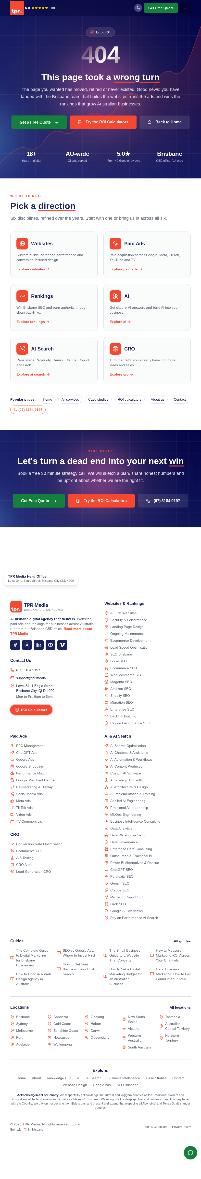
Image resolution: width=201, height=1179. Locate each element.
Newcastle (61, 1037)
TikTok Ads (24, 808)
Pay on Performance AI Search (134, 918)
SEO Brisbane (121, 654)
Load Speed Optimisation (130, 647)
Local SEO (118, 661)
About (36, 1078)
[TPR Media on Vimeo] (62, 645)
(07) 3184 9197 (28, 670)
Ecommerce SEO (123, 668)
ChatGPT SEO (121, 870)
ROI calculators (129, 399)
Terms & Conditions (155, 1127)
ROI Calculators (34, 710)
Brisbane (23, 1017)
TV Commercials (29, 821)
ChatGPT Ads (26, 753)
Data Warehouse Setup (128, 835)
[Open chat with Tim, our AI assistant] (190, 1153)
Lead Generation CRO (33, 871)
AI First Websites (123, 613)
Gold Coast (62, 1024)
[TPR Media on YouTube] (50, 645)
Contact (180, 399)
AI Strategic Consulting (128, 780)
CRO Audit (24, 865)
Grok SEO (118, 904)
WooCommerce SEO (126, 675)
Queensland (100, 1037)
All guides (182, 941)
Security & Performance (128, 620)
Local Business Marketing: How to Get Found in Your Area (173, 974)
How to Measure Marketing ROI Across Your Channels (173, 955)
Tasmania (172, 1017)
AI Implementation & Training (132, 794)
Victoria (133, 1029)
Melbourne (24, 1031)
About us (157, 399)
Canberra (60, 1017)
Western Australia (134, 1037)
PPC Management (30, 746)
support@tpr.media (31, 678)
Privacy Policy (181, 1127)
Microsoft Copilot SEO (127, 897)
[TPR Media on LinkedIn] (39, 645)
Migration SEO (121, 702)
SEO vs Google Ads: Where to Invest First (79, 952)
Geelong (97, 1017)
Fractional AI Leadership (129, 808)
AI (78, 1078)
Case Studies (156, 1078)
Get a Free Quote (35, 122)
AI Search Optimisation (128, 746)
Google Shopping (29, 766)
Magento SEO (121, 682)
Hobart (96, 1024)
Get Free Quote (161, 8)
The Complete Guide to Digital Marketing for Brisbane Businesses (32, 957)
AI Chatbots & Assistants (129, 753)
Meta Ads (23, 801)
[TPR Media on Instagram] (27, 645)
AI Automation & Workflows (131, 759)
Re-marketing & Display (34, 787)
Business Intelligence (123, 1078)
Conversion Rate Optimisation (39, 844)
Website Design (75, 1085)
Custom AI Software (125, 773)
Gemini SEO (119, 883)
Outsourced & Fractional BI (131, 856)
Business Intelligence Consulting (135, 821)
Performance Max (30, 773)
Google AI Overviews (126, 911)
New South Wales (136, 1019)
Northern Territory (172, 1037)
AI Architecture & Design (129, 787)
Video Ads (24, 814)
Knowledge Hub (59, 1078)
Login (76, 1124)
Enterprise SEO (122, 709)
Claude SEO (119, 890)
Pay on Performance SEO (130, 723)
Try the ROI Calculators (107, 122)
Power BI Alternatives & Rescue (134, 863)
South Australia (139, 1047)
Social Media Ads (29, 794)
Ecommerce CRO (29, 851)
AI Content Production (127, 766)
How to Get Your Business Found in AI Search (79, 969)
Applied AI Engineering (127, 801)
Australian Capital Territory (177, 1026)
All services (70, 399)
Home (47, 399)
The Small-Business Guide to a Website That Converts (124, 955)
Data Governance (124, 842)
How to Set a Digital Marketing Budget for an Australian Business (125, 976)
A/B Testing (25, 858)
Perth (20, 1037)
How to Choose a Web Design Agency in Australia (33, 979)
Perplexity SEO (122, 876)
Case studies (98, 399)
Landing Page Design (127, 627)
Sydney (22, 1024)
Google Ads (25, 759)
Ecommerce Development (130, 640)
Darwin (96, 1031)
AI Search (93, 1078)
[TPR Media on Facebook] (15, 645)
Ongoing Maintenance (127, 634)
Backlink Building (123, 716)
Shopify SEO (120, 696)
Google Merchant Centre (35, 780)
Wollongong (62, 1044)
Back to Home (168, 122)
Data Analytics (121, 828)
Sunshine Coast (65, 1031)
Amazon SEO (120, 689)
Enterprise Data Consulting (131, 849)
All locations (180, 1007)
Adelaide (23, 1044)
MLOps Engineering (125, 814)
